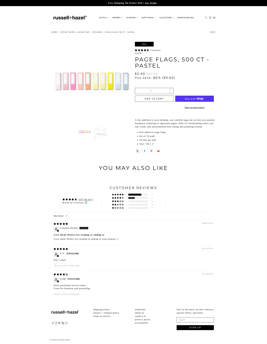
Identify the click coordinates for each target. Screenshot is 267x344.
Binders (116, 18)
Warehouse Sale (185, 18)
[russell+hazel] (70, 17)
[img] (61, 224)
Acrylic (103, 18)
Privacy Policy (142, 319)
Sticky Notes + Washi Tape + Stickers (81, 32)
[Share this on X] (137, 151)
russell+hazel (64, 340)
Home (54, 32)
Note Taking (148, 18)
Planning (131, 18)
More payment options (194, 107)
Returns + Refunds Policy (106, 313)
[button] (142, 50)
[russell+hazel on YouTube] (66, 323)
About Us (139, 313)
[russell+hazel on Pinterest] (59, 323)
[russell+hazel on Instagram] (56, 323)
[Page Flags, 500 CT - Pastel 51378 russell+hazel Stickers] (91, 82)
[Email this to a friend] (158, 151)
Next (213, 32)
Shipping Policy (101, 309)
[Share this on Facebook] (144, 151)
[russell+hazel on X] (63, 323)
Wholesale (140, 309)
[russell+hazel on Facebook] (52, 323)
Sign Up (195, 327)
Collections (165, 18)
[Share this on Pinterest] (151, 151)
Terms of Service (102, 316)
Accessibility (141, 323)
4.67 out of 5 (85, 199)
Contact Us (140, 316)
